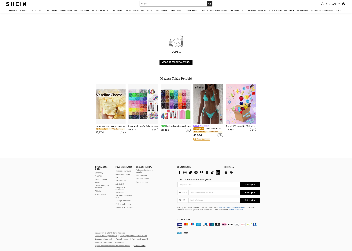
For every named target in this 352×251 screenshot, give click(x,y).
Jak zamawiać (121, 181)
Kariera (97, 183)
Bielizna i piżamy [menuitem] (132, 10)
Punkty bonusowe (142, 182)
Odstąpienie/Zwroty (123, 174)
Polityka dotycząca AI (140, 239)
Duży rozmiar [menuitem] (146, 10)
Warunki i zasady (122, 239)
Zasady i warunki (101, 179)
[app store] (226, 174)
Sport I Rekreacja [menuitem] (249, 10)
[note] (201, 139)
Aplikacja (229, 167)
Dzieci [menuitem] (172, 10)
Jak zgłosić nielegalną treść (124, 196)
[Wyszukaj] (209, 3)
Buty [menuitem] (179, 10)
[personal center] (322, 4)
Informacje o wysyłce (123, 171)
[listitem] (111, 111)
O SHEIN (98, 176)
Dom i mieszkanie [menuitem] (81, 10)
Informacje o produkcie (124, 207)
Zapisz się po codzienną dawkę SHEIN (194, 180)
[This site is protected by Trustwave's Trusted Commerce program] (179, 233)
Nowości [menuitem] (23, 10)
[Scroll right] (344, 10)
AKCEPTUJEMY (183, 220)
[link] (327, 3)
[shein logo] (16, 4)
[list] (199, 172)
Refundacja (120, 178)
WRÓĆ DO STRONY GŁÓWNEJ (176, 62)
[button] (339, 4)
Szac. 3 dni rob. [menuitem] (35, 10)
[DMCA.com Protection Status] (186, 233)
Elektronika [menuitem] (234, 10)
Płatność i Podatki (142, 179)
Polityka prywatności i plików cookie (232, 208)
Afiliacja (98, 191)
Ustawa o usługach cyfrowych (102, 187)
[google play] (231, 174)
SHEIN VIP (120, 192)
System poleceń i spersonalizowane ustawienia (112, 246)
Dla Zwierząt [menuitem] (289, 10)
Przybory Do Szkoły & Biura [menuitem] (322, 10)
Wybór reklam (120, 242)
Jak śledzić (120, 184)
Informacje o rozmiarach (120, 188)
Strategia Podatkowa (123, 201)
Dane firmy (99, 173)
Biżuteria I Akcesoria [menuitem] (99, 10)
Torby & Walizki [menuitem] (275, 10)
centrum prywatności (236, 209)
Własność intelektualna (103, 242)
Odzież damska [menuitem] (51, 10)
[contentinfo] (218, 226)
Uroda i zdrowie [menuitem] (161, 10)
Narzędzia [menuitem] (262, 10)
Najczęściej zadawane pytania (144, 171)
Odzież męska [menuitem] (116, 10)
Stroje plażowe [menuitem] (66, 10)
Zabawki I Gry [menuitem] (302, 10)
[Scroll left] (341, 10)
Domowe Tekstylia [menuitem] (191, 10)
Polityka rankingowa (123, 204)
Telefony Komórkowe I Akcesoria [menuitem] (214, 10)
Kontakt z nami (141, 175)
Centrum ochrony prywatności (106, 236)
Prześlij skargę (100, 194)
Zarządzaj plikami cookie (104, 239)
